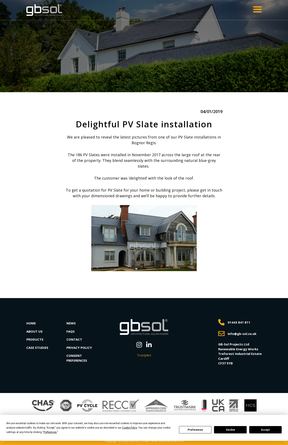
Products (34, 339)
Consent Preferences (76, 357)
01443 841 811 (239, 322)
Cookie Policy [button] (129, 427)
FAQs (70, 331)
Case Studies (37, 347)
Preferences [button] (50, 432)
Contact (74, 339)
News (71, 323)
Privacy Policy (79, 347)
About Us (34, 331)
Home (31, 323)
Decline (230, 429)
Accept (265, 429)
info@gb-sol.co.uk (242, 334)
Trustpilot (144, 355)
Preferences (195, 429)
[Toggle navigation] (257, 9)
